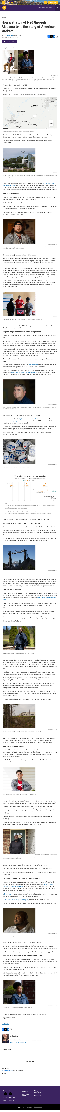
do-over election (9, 894)
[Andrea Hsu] (5, 1038)
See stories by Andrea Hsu (19, 1042)
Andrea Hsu (9, 35)
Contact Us (25, 1091)
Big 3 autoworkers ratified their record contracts (34, 419)
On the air (30, 1061)
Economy (4, 17)
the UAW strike (33, 364)
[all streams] (57, 8)
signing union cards (18, 421)
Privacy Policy (37, 1095)
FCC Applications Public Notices (38, 1091)
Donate (53, 2)
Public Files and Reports (26, 1095)
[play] (4, 8)
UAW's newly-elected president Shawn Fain (24, 372)
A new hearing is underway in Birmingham (15, 900)
